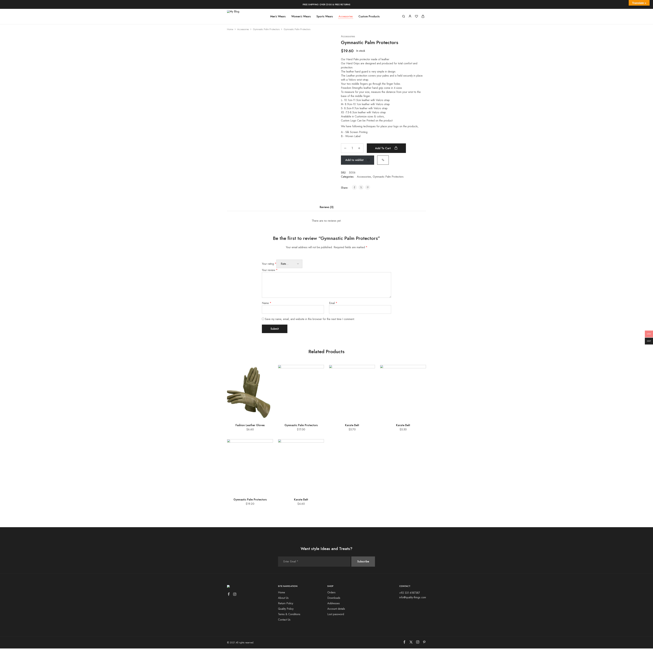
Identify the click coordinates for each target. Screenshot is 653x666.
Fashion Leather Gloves (250, 425)
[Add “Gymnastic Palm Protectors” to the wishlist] (318, 371)
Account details (336, 609)
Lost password (335, 614)
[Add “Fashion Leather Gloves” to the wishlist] (267, 371)
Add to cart (383, 148)
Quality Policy (286, 609)
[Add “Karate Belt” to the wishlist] (369, 371)
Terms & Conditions (289, 614)
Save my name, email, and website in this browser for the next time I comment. (310, 319)
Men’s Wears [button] (278, 16)
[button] (383, 160)
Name (266, 303)
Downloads (333, 598)
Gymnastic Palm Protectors (266, 29)
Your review (270, 270)
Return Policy (285, 603)
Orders (331, 592)
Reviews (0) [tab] (326, 207)
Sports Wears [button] (324, 16)
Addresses (333, 603)
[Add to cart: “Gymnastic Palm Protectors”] (317, 380)
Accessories (243, 29)
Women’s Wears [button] (301, 16)
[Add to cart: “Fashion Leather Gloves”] (266, 380)
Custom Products (369, 16)
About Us (283, 598)
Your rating (269, 264)
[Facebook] (229, 594)
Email (333, 303)
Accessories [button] (346, 16)
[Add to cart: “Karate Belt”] (368, 380)
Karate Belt (352, 425)
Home (230, 29)
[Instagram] (235, 594)
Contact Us (284, 620)
